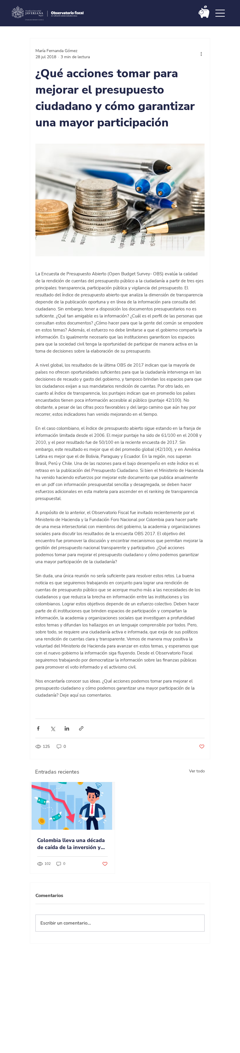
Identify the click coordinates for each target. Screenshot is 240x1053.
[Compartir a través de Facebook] (38, 728)
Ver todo (197, 771)
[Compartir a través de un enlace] (81, 728)
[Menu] (220, 13)
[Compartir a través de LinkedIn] (67, 728)
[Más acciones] (201, 53)
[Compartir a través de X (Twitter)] (52, 728)
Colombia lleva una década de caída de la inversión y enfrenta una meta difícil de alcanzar (72, 844)
